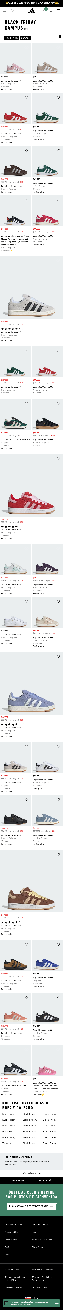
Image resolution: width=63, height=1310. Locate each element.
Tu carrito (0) (45, 1180)
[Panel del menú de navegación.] (4, 10)
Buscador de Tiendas (14, 1224)
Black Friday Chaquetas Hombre (29, 1126)
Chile (36, 1298)
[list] (27, 38)
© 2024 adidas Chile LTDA (31, 1306)
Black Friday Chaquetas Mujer (31, 1114)
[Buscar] (51, 10)
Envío (7, 1247)
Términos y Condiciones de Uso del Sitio (17, 1278)
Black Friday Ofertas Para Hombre (29, 1120)
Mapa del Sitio (11, 1232)
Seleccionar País (39, 1288)
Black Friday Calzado (8, 1137)
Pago (34, 1232)
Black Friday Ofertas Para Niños (29, 1137)
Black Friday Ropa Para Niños (51, 1120)
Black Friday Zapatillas (8, 1120)
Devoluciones (11, 1240)
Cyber (7, 1255)
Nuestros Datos (12, 1270)
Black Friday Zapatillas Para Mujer (50, 1132)
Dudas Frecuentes (40, 1224)
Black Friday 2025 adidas (8, 1114)
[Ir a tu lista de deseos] (11, 10)
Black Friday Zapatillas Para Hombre (50, 1126)
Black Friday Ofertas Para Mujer (29, 1132)
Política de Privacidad (15, 1288)
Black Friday (37, 1247)
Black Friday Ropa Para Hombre (29, 1143)
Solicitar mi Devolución (42, 1240)
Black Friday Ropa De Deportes (49, 1143)
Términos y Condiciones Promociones (42, 1278)
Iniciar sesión (18, 1180)
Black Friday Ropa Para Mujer (51, 1114)
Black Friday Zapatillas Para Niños (50, 1137)
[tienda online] (31, 11)
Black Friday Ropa (8, 1126)
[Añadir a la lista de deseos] (26, 48)
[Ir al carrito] (58, 10)
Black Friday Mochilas (8, 1132)
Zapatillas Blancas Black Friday (9, 1143)
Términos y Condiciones (42, 1270)
